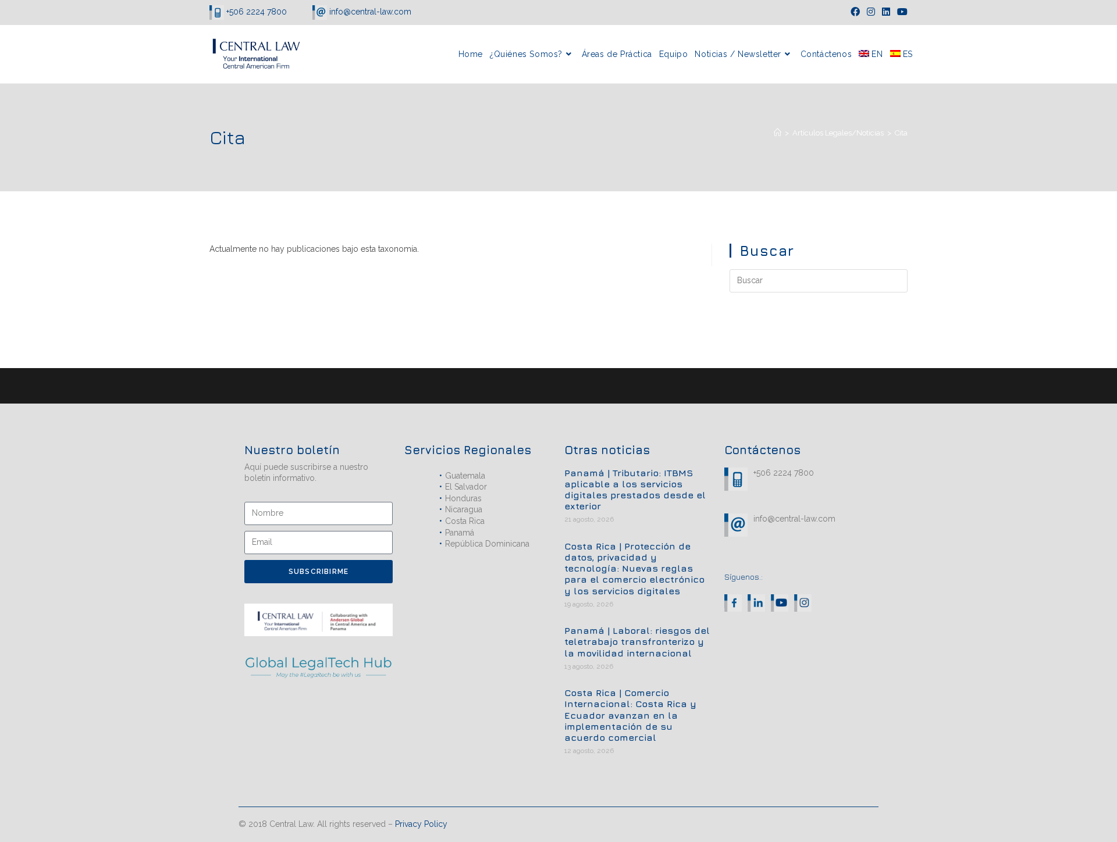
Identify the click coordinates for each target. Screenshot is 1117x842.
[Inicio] (777, 133)
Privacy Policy (421, 824)
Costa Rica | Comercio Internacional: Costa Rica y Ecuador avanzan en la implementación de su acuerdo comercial (630, 715)
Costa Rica (465, 521)
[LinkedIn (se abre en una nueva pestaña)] (886, 12)
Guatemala (465, 475)
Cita (901, 133)
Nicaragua (463, 509)
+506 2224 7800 (256, 11)
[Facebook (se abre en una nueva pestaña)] (855, 12)
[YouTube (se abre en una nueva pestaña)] (901, 12)
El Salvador (466, 486)
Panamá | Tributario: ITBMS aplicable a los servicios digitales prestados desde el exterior (635, 490)
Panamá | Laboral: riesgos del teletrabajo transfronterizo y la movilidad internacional (637, 641)
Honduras (463, 498)
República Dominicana (487, 543)
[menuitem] (870, 54)
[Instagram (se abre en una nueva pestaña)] (870, 12)
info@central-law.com (369, 11)
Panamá (459, 532)
